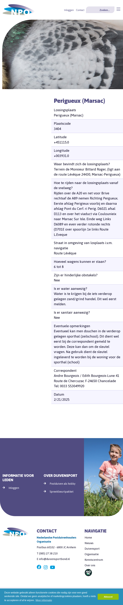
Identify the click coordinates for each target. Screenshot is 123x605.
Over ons (90, 565)
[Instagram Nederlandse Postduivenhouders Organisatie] (46, 567)
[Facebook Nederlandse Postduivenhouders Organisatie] (39, 567)
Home (88, 537)
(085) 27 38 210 (48, 553)
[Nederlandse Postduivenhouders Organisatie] (19, 9)
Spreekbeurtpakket (62, 491)
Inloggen (69, 10)
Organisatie (92, 554)
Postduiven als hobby (62, 483)
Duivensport (92, 548)
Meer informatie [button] (44, 600)
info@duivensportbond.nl (54, 559)
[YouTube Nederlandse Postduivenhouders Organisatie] (52, 567)
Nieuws (89, 543)
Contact (80, 10)
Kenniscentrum (94, 559)
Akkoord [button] (108, 597)
